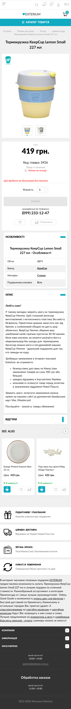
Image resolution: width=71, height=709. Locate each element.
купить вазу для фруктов (48, 598)
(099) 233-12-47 (35, 213)
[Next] (65, 431)
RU (66, 4)
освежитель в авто (41, 617)
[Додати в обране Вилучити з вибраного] (20, 222)
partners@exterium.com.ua (35, 664)
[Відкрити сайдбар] (4, 3)
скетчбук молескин (37, 609)
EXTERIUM (56, 580)
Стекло (41, 275)
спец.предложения (11, 609)
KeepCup (42, 268)
